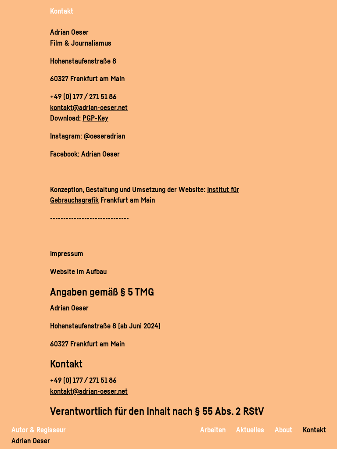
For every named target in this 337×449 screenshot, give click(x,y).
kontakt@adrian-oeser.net (89, 107)
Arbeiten (213, 429)
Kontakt (314, 429)
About (283, 429)
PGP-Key (95, 117)
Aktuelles (250, 429)
